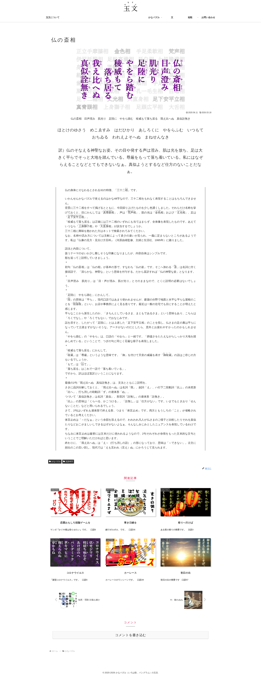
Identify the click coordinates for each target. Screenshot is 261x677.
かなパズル (56, 461)
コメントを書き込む (130, 635)
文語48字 (69, 461)
